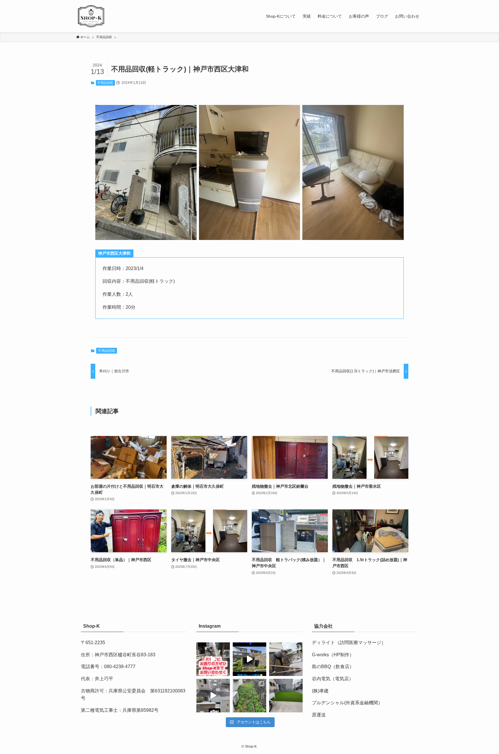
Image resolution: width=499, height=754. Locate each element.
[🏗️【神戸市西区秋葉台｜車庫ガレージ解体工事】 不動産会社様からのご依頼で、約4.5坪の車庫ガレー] (249, 659)
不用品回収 (105, 82)
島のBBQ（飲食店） (333, 666)
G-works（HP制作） (333, 654)
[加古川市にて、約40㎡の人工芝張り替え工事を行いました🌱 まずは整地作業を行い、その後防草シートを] (286, 695)
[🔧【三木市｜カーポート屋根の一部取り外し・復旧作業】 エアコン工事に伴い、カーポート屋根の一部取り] (286, 659)
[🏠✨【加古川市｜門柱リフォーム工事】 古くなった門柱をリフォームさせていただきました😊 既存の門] (213, 695)
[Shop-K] (91, 16)
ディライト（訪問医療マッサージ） (349, 642)
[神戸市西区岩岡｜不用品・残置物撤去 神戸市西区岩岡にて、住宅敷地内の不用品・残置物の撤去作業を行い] (213, 659)
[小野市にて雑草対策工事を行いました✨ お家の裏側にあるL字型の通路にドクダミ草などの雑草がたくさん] (249, 695)
